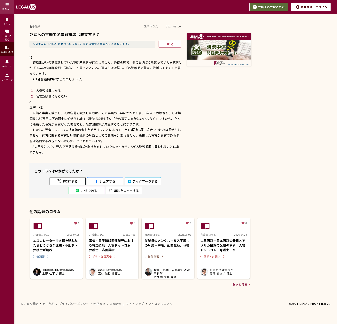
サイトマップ (135, 304)
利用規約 (49, 304)
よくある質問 (29, 304)
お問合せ (116, 304)
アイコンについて (160, 304)
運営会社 (99, 304)
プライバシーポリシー (74, 304)
